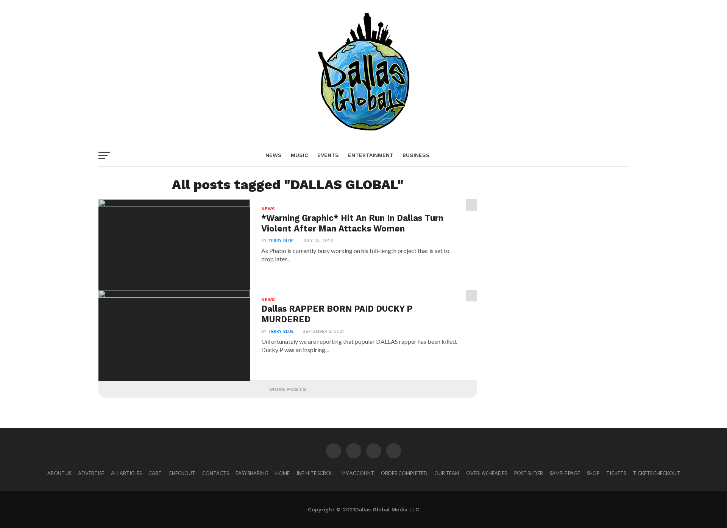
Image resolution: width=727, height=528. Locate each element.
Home (282, 473)
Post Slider (528, 473)
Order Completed (404, 473)
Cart (155, 473)
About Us (59, 473)
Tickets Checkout (656, 473)
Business (416, 155)
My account (358, 473)
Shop (593, 473)
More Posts (288, 389)
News (273, 155)
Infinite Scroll (315, 473)
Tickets (616, 473)
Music (299, 155)
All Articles (126, 473)
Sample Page (565, 473)
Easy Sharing (252, 473)
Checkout (181, 473)
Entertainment (370, 155)
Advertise (91, 473)
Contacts (215, 473)
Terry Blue (281, 240)
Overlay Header (486, 473)
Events (328, 155)
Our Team (446, 473)
